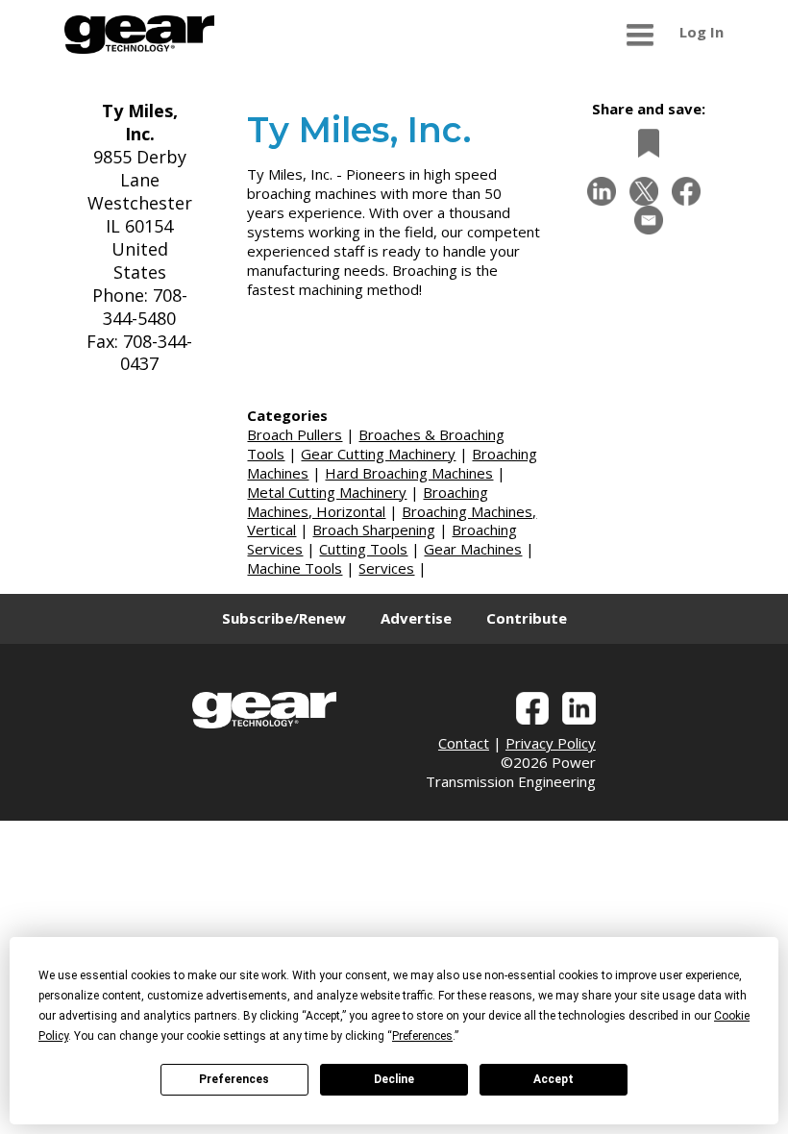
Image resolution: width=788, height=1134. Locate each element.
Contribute (526, 618)
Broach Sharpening (373, 529)
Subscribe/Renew (284, 618)
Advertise (416, 618)
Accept (553, 1079)
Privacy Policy (550, 742)
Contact (463, 742)
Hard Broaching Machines (409, 472)
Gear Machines (473, 548)
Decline (394, 1079)
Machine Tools (294, 568)
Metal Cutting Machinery (326, 492)
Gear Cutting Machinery (378, 453)
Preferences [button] (422, 1036)
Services (386, 568)
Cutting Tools (363, 548)
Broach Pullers (294, 434)
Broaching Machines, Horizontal (367, 501)
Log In (701, 31)
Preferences (234, 1079)
